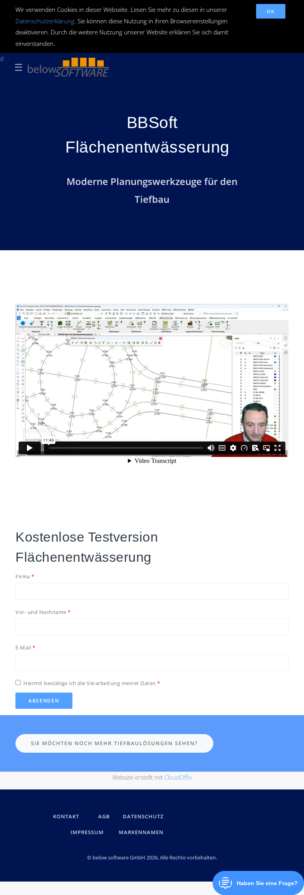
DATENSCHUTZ (143, 816)
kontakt (66, 816)
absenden (43, 700)
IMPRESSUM (88, 832)
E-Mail (23, 647)
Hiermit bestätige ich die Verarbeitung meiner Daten (89, 683)
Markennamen (141, 832)
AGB (104, 816)
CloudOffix (178, 777)
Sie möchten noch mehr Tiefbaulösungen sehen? (114, 743)
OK (270, 11)
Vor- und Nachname (40, 612)
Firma (22, 576)
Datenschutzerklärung (44, 21)
